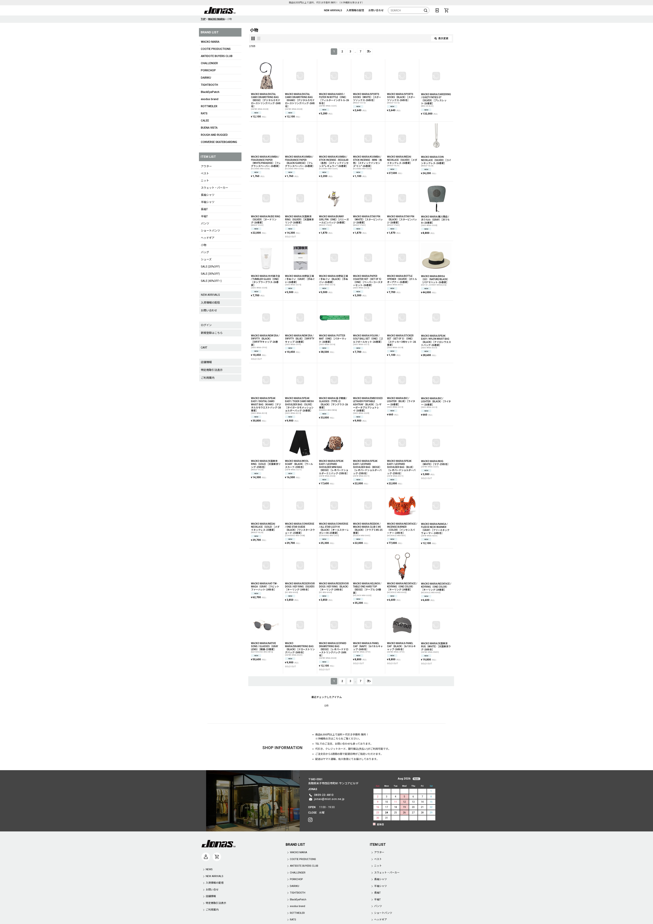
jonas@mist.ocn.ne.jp (329, 799)
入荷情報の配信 (355, 10)
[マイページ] (206, 857)
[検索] (426, 10)
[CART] (446, 10)
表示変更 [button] (443, 38)
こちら (337, 738)
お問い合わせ (376, 10)
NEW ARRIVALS (333, 10)
